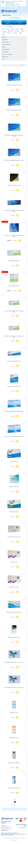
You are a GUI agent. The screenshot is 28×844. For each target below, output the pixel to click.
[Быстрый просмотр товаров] (17, 90)
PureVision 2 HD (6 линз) (14, 486)
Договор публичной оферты (6, 834)
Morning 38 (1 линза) (14, 712)
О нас (20, 23)
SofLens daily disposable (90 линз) (14, 386)
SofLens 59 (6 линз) (14, 461)
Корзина (18, 5)
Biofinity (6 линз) (14, 561)
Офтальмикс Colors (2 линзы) (14, 637)
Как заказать (14, 1)
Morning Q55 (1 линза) (14, 737)
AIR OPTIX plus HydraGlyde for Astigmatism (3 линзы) (14, 136)
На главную (7, 21)
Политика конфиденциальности (19, 834)
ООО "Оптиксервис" (5, 826)
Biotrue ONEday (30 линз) (14, 260)
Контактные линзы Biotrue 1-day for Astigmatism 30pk (14, 337)
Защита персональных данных (7, 835)
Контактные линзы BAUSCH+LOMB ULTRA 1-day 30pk (14, 211)
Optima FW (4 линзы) (14, 511)
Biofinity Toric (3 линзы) (14, 587)
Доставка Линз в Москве (6, 821)
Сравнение (13, 5)
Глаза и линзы (20, 21)
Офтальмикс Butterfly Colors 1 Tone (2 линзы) (14, 662)
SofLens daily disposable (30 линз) (14, 361)
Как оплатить (19, 1)
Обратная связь (4, 830)
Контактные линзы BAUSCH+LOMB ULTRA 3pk (14, 411)
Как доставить (8, 1)
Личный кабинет (16, 3)
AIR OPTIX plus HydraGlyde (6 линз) (14, 110)
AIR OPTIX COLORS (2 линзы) (14, 185)
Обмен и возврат (13, 833)
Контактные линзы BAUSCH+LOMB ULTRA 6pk (14, 436)
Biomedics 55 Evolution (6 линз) (14, 536)
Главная (4, 26)
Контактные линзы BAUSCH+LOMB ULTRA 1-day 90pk (14, 236)
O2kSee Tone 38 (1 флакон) (14, 762)
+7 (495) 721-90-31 (6, 15)
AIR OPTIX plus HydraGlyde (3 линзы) (14, 85)
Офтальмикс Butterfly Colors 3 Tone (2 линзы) (14, 687)
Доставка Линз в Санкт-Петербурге (6, 823)
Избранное (8, 5)
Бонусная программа (10, 2)
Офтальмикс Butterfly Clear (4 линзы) (14, 612)
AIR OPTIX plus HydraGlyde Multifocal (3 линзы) (14, 160)
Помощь (7, 23)
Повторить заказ (9, 3)
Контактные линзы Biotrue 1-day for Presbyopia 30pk (14, 311)
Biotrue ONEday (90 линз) (14, 285)
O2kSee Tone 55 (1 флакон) (14, 787)
